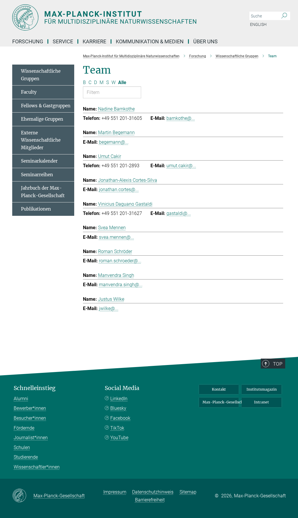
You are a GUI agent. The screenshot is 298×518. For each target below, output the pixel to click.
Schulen (22, 447)
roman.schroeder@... (120, 261)
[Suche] (284, 16)
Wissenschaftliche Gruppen (41, 74)
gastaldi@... (178, 213)
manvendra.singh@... (121, 284)
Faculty (29, 92)
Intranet (261, 402)
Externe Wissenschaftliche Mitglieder (41, 140)
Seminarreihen (37, 174)
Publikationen (36, 209)
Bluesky (118, 408)
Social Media (122, 388)
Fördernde (24, 428)
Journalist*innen (31, 437)
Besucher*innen (30, 418)
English (258, 24)
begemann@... (114, 142)
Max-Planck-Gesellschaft (221, 402)
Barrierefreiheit (150, 500)
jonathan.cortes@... (119, 189)
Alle (122, 82)
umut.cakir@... (181, 165)
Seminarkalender (39, 161)
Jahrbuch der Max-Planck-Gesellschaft (43, 191)
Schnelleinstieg (35, 388)
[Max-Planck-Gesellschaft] (22, 496)
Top (277, 364)
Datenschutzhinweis (152, 492)
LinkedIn (118, 398)
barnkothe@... (180, 118)
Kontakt (219, 389)
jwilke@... (108, 308)
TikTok (117, 428)
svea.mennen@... (116, 237)
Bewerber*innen (30, 408)
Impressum (114, 492)
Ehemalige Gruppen (42, 119)
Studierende (26, 457)
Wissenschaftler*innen (37, 467)
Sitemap (188, 492)
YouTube (119, 437)
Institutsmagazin (261, 389)
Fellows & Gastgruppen (45, 105)
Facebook (120, 418)
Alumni (21, 398)
